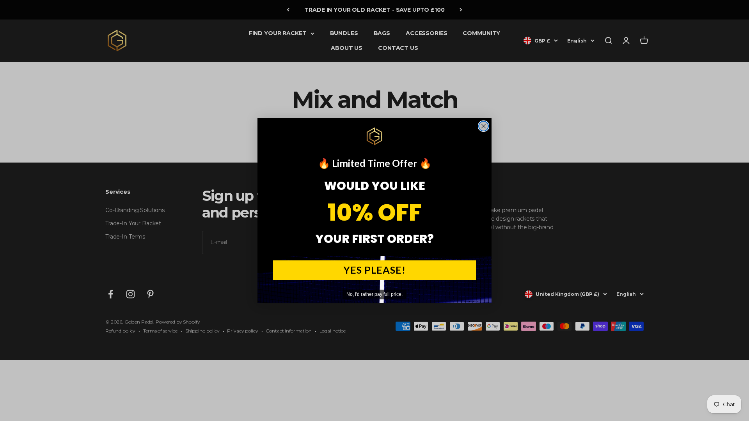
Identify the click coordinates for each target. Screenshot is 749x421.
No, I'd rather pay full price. (374, 294)
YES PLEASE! (375, 270)
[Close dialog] (483, 126)
